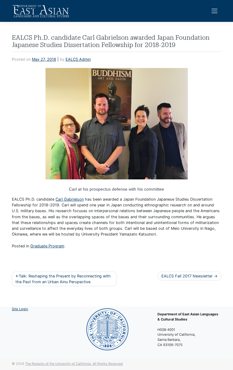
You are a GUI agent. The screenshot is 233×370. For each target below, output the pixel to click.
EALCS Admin (78, 59)
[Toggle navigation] (214, 10)
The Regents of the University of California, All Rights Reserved (74, 364)
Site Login (20, 309)
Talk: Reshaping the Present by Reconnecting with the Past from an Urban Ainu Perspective (63, 279)
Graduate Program (47, 246)
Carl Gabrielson (70, 199)
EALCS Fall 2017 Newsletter (187, 276)
